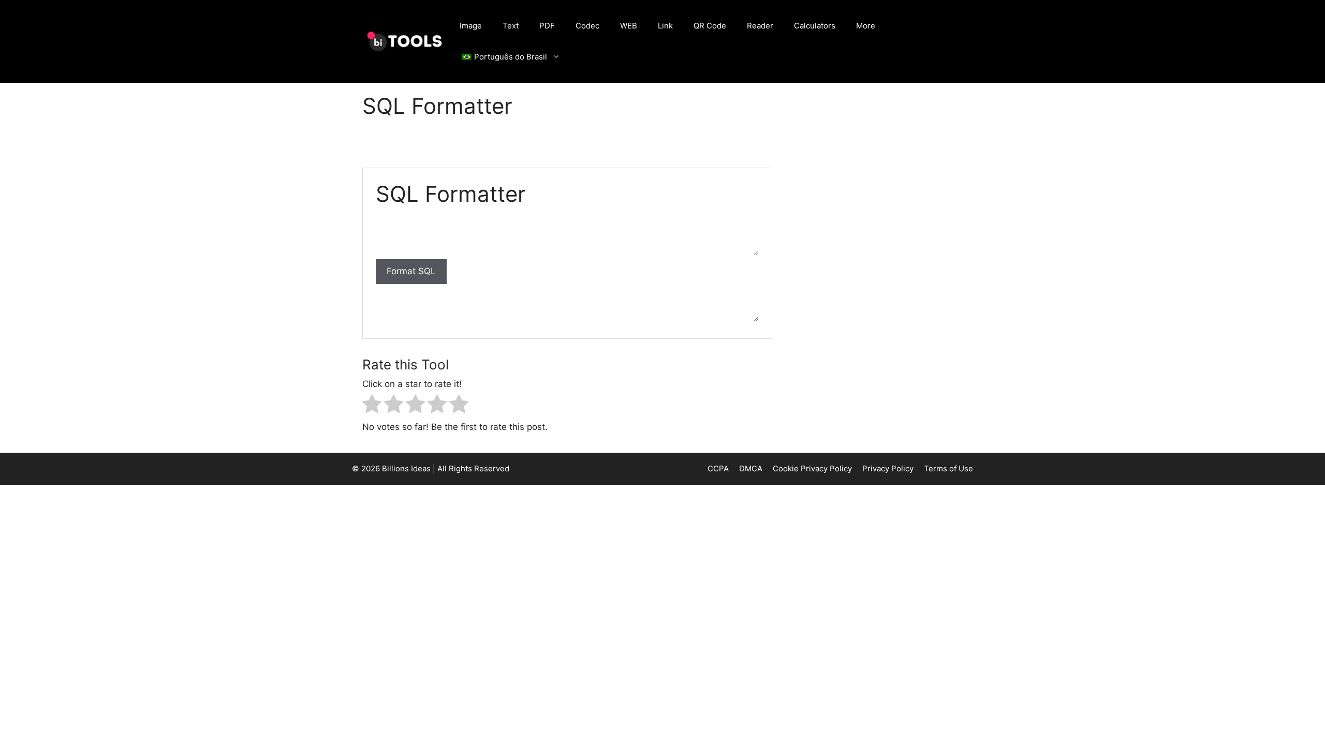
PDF (547, 26)
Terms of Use (948, 468)
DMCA (750, 468)
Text (511, 26)
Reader (760, 26)
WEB (628, 26)
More (865, 26)
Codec (587, 26)
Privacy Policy (888, 468)
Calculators (814, 26)
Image (471, 26)
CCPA (718, 468)
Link (665, 26)
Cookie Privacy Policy (812, 468)
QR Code (710, 26)
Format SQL (411, 271)
